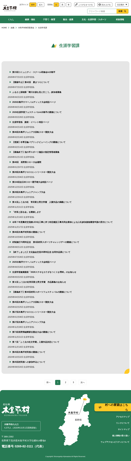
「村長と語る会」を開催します (26, 212)
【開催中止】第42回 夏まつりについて (30, 82)
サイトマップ (123, 429)
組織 (12, 28)
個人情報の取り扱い (120, 435)
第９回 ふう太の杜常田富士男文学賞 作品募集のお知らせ (39, 282)
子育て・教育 (49, 19)
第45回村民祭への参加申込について (28, 362)
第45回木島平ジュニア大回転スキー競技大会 (32, 302)
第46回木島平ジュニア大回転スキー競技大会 (32, 132)
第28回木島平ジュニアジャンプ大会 (28, 192)
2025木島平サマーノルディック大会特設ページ (34, 262)
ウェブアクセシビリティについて (115, 442)
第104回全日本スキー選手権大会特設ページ (32, 182)
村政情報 (120, 19)
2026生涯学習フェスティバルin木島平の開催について (37, 112)
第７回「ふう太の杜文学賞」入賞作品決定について (35, 342)
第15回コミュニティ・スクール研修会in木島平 (33, 72)
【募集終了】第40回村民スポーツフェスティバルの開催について (42, 292)
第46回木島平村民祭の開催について (28, 232)
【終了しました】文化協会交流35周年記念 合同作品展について (41, 252)
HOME (4, 28)
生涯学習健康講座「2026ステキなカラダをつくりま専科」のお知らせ (44, 272)
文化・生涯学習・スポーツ (94, 19)
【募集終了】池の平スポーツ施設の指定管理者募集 (35, 152)
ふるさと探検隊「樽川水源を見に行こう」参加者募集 (36, 92)
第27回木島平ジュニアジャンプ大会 (28, 322)
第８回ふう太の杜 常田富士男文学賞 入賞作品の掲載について (42, 202)
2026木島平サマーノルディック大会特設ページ (34, 102)
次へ (83, 382)
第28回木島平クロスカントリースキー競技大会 (34, 172)
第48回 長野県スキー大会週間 (26, 162)
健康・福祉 (30, 19)
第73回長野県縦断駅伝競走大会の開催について (34, 332)
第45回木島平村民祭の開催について (28, 352)
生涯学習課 (42, 28)
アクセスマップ (122, 417)
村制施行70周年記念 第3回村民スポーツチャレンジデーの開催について (45, 242)
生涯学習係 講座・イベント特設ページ (30, 122)
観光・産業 (68, 19)
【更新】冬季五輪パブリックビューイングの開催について (39, 142)
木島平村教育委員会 (26, 28)
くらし (11, 19)
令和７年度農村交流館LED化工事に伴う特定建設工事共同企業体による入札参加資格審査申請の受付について (62, 222)
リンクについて (122, 423)
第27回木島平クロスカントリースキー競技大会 (34, 312)
